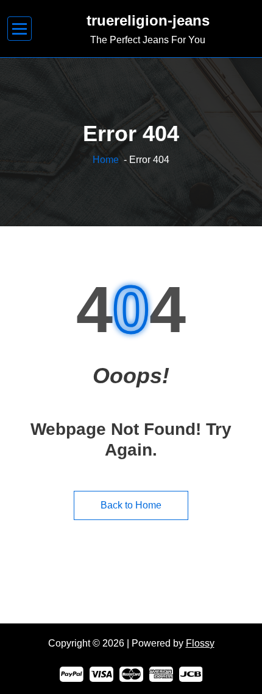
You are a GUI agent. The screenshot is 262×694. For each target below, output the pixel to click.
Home (106, 159)
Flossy (200, 643)
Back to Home (131, 505)
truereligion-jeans (148, 20)
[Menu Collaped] (19, 29)
